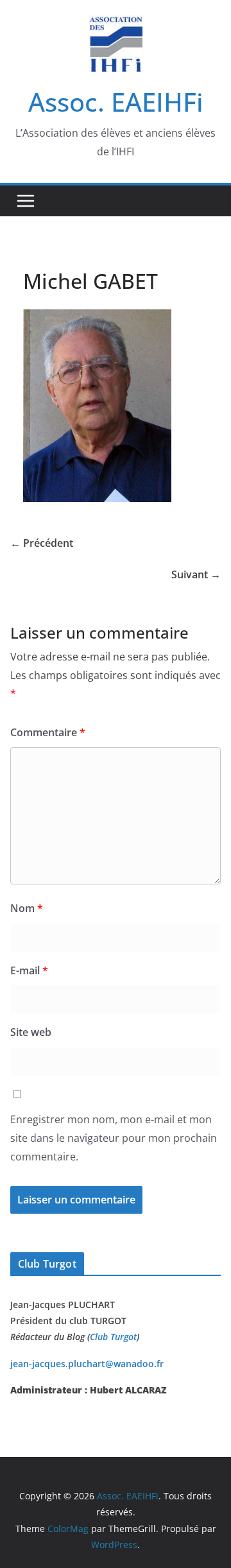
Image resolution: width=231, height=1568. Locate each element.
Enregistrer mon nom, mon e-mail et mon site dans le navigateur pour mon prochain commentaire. (113, 1138)
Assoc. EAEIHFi (115, 101)
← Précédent (41, 543)
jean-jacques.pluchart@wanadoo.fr (87, 1363)
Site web (30, 1032)
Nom (26, 908)
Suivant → (196, 574)
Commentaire (47, 732)
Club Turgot (113, 1337)
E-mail (29, 970)
